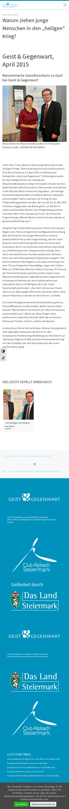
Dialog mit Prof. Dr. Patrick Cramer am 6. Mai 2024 (27, 763)
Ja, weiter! (21, 804)
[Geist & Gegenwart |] (10, 5)
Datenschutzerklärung (43, 804)
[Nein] (65, 795)
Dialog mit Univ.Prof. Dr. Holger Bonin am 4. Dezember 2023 (31, 767)
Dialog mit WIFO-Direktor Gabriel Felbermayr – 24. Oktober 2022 (33, 775)
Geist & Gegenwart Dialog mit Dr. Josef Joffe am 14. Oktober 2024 (33, 759)
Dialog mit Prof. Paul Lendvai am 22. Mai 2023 (25, 771)
